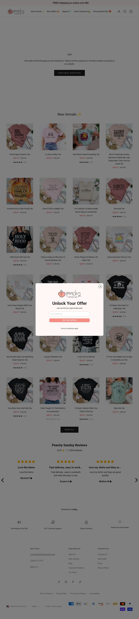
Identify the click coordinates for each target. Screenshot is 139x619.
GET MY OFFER (69, 320)
